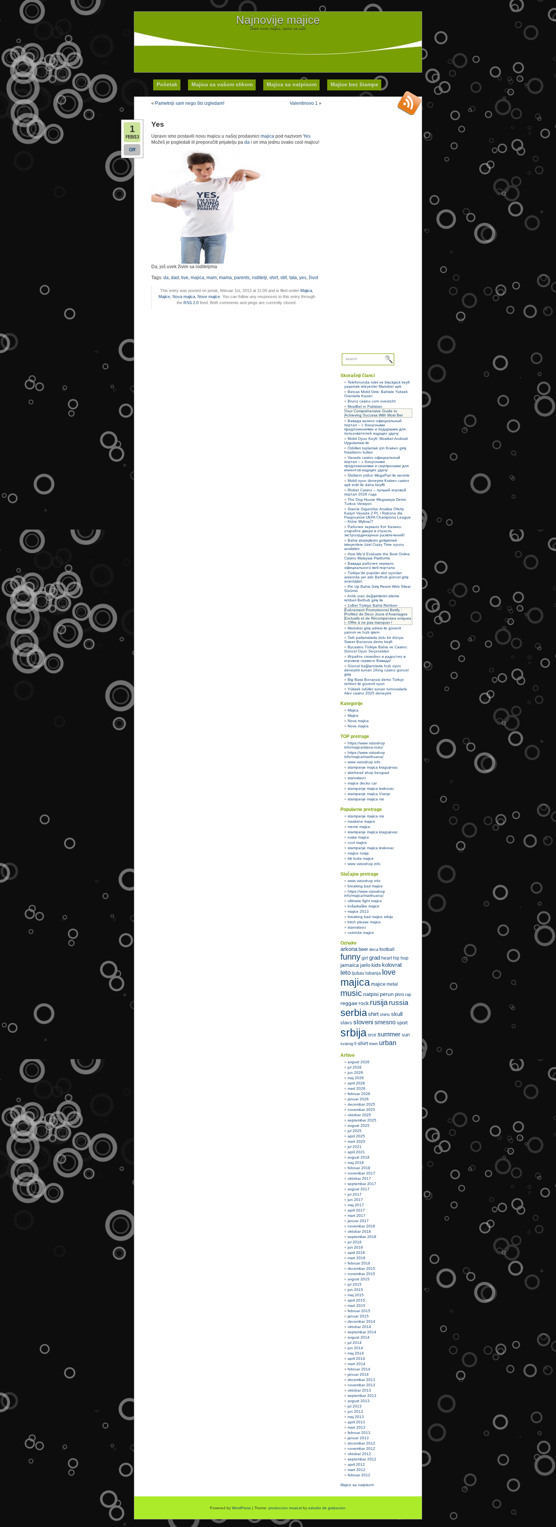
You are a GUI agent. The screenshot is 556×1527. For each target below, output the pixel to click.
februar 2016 (359, 1263)
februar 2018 (359, 1168)
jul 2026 (355, 1067)
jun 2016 (355, 1247)
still (283, 277)
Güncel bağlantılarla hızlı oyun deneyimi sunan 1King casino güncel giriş (376, 670)
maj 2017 (356, 1205)
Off (132, 149)
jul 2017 (355, 1194)
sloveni (363, 1022)
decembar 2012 (361, 1443)
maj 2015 (356, 1295)
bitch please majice (364, 922)
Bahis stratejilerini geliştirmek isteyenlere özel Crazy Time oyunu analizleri (374, 544)
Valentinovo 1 (304, 103)
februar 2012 (359, 1475)
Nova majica (183, 296)
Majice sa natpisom (357, 1485)
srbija (353, 1032)
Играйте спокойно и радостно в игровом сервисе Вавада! (374, 658)
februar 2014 (359, 1369)
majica (267, 136)
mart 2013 (356, 1427)
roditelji (259, 277)
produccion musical (285, 1508)
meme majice (359, 827)
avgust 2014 (359, 1337)
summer (389, 1034)
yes (302, 277)
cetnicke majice (361, 932)
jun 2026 (355, 1072)
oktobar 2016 (359, 1231)
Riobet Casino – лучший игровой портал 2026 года (375, 492)
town (373, 1043)
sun (406, 1035)
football (386, 949)
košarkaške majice (363, 906)
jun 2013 (355, 1411)
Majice (164, 296)
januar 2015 (358, 1316)
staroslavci (357, 778)
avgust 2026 (359, 1062)
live (184, 277)
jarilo (365, 965)
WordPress (241, 1508)
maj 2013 (356, 1417)
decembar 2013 (361, 1380)
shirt (273, 277)
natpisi (371, 994)
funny (350, 957)
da (247, 142)
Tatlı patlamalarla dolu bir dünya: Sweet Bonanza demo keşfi (374, 639)
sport (402, 1022)
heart (386, 958)
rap (408, 994)
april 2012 (356, 1464)
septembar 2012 (362, 1459)
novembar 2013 (361, 1385)
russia (398, 1003)
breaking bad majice (365, 886)
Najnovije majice (278, 20)
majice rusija (358, 853)
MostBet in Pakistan (365, 406)
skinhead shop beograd (368, 772)
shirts (385, 1014)
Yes (307, 136)
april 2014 (356, 1358)
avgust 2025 (359, 1125)
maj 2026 (356, 1078)
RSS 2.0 (191, 302)
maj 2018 (356, 1162)
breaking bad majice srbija (370, 917)
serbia (353, 1012)
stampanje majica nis (366, 799)
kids (376, 965)
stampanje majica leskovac (371, 788)
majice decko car (362, 783)
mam (212, 277)
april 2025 (356, 1136)
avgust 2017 (359, 1189)
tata (293, 277)
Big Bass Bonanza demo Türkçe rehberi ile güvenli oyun (374, 681)
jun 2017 (355, 1200)
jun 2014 (355, 1348)
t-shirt (361, 1043)
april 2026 (356, 1083)
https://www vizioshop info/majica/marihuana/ (364, 754)
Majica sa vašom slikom (222, 84)
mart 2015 (356, 1305)
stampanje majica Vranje (369, 794)
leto (345, 972)
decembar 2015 (361, 1268)
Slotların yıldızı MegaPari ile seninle (379, 475)
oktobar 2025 (359, 1115)
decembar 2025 (361, 1104)
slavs (346, 1022)
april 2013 (356, 1422)
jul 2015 (355, 1284)
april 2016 (356, 1252)
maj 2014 (356, 1353)
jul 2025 (355, 1131)
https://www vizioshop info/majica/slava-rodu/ (364, 745)
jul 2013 (355, 1406)
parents (242, 277)
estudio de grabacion (326, 1508)
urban (387, 1043)
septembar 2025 (362, 1120)
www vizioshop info (364, 762)
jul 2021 (355, 1147)
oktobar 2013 (359, 1390)
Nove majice (208, 296)
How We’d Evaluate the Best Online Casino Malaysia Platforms (377, 556)
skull (396, 1014)
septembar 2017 (362, 1184)
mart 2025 (356, 1141)
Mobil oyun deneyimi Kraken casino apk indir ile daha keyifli (376, 482)
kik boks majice (361, 858)
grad (374, 958)
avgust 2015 (359, 1279)
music (351, 993)
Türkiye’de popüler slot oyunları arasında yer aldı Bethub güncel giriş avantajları (376, 577)
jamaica (349, 965)
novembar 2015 (361, 1274)
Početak (167, 84)
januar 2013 (358, 1438)
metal (392, 984)
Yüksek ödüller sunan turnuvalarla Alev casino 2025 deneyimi (375, 691)
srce (372, 1035)
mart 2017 (356, 1215)
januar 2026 (358, 1099)
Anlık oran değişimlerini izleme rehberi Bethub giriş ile (371, 598)
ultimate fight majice (365, 901)
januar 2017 (358, 1221)
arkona (348, 949)
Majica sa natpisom (292, 84)
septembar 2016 (362, 1237)
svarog (346, 1043)
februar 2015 (359, 1311)
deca (373, 949)
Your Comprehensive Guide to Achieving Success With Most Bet (374, 413)
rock (364, 1003)
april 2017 (356, 1210)
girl (365, 958)
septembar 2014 (362, 1332)
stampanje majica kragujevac (373, 767)
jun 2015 (355, 1290)
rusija (379, 1002)
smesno (385, 1022)
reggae (348, 1003)
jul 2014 (355, 1343)
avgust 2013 (359, 1401)
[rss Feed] (410, 103)
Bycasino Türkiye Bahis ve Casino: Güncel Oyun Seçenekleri (376, 649)
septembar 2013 (362, 1395)
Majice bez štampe (354, 84)
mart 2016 (356, 1258)
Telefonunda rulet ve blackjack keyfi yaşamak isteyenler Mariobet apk (377, 384)
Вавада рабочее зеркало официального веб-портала (369, 565)
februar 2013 (359, 1433)
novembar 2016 (361, 1226)
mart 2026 (356, 1088)
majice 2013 (358, 911)
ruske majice (358, 837)
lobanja (373, 973)
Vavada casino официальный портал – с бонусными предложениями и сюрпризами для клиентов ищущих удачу (376, 463)
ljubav (358, 973)
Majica (306, 290)
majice (378, 984)
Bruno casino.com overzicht (372, 401)
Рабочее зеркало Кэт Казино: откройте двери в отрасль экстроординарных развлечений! (374, 531)
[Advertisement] (278, 48)
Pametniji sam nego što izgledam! (189, 103)
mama (225, 277)
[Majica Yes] (208, 262)
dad (175, 277)
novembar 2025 (361, 1110)
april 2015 (356, 1300)
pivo (399, 994)
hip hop (400, 958)
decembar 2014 (361, 1321)
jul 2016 (355, 1242)
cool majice (357, 842)
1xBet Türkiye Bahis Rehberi (372, 605)
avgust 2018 (359, 1157)
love (389, 972)
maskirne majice (361, 821)
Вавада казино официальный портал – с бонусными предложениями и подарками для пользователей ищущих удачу (374, 427)
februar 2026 (359, 1094)
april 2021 (356, 1152)
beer (363, 949)
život (313, 277)
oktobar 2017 (359, 1178)
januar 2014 (358, 1374)
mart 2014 (356, 1364)
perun (387, 994)
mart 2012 (356, 1470)
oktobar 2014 (359, 1327)
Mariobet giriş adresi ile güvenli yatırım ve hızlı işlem (372, 630)
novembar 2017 (361, 1173)
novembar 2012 (361, 1448)
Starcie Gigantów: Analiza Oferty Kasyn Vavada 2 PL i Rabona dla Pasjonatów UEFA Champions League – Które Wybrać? (377, 515)
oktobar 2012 (359, 1454)
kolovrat (392, 965)
